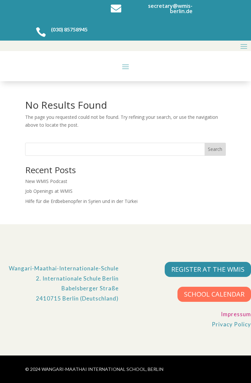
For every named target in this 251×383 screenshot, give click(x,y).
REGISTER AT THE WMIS (207, 269)
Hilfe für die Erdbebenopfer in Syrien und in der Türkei (81, 201)
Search (215, 149)
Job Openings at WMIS (49, 191)
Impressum (236, 314)
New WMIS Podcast (46, 181)
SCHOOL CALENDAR (214, 294)
